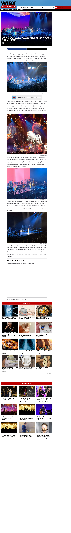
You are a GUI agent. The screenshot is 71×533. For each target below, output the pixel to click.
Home (19, 7)
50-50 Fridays (7, 9)
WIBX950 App (20, 9)
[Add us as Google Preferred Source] (42, 7)
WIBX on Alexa (14, 9)
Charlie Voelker (7, 42)
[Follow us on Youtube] (50, 7)
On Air (22, 7)
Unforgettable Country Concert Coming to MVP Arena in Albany (9, 418)
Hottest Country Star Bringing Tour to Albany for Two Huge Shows (8, 436)
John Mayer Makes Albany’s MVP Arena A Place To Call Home (22, 295)
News (12, 301)
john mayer (13, 299)
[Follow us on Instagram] (47, 7)
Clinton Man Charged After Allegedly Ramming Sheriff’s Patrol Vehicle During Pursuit (43, 436)
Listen (26, 7)
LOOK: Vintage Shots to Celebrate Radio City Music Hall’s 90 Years (26, 400)
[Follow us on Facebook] (45, 7)
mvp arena (17, 299)
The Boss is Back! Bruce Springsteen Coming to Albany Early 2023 (44, 418)
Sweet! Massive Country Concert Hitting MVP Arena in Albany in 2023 (26, 418)
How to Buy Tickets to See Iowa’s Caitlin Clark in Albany (8, 399)
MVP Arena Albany (23, 299)
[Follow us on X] (53, 7)
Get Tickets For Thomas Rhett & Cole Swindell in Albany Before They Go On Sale (44, 400)
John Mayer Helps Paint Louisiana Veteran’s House (26, 435)
